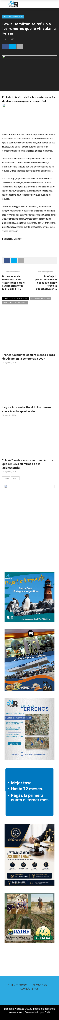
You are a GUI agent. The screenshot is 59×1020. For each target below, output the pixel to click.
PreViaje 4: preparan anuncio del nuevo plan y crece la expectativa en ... (46, 282)
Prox (14, 478)
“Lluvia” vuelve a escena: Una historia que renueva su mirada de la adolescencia (27, 463)
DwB (47, 1012)
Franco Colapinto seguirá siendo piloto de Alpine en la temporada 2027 (28, 356)
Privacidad (40, 985)
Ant (7, 478)
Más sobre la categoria (15, 302)
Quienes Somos (17, 985)
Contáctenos (29, 988)
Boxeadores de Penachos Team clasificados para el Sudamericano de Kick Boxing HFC (13, 282)
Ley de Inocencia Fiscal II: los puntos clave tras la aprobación (26, 409)
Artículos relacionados (15, 298)
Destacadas (18, 17)
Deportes (7, 17)
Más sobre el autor (40, 298)
